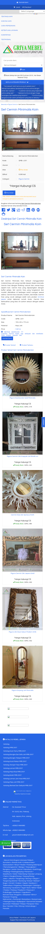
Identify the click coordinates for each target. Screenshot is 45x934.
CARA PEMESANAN (8, 26)
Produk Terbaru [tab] (27, 345)
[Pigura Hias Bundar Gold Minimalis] (22, 374)
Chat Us (7, 843)
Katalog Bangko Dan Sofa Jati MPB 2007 (18, 754)
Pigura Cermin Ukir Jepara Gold (22, 573)
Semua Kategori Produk (16, 82)
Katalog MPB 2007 (10, 747)
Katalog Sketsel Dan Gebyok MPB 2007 (17, 785)
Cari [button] (23, 69)
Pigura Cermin (12, 104)
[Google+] (13, 211)
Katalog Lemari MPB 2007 (13, 768)
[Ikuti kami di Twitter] (23, 719)
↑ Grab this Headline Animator (22, 794)
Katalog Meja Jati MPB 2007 (13, 782)
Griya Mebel (13, 917)
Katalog (6, 744)
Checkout (27, 7)
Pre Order (10, 193)
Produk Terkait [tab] (10, 345)
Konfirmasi (5, 35)
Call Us (18, 329)
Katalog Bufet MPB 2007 (12, 775)
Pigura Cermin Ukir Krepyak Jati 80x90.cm (22, 456)
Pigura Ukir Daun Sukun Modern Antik (22, 632)
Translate (41, 14)
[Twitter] (8, 211)
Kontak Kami (7, 338)
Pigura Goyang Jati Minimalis (22, 690)
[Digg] (18, 211)
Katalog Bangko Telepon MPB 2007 (16, 758)
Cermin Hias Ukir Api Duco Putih (22, 515)
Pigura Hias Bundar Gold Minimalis (22, 398)
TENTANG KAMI (6, 16)
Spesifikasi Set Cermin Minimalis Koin (16, 312)
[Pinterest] (33, 211)
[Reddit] (23, 211)
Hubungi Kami (23, 407)
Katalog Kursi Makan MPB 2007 (15, 761)
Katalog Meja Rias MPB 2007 (14, 772)
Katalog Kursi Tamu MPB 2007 (14, 751)
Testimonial (6, 39)
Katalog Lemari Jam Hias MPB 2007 (16, 778)
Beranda (4, 104)
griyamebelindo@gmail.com (23, 835)
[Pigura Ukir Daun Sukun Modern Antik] (22, 608)
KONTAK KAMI (6, 21)
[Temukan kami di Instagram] (23, 727)
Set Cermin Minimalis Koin (19, 109)
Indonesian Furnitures (27, 920)
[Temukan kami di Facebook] (23, 710)
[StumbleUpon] (38, 211)
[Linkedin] (28, 211)
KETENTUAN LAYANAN (9, 30)
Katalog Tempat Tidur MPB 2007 (15, 765)
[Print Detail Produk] (3, 215)
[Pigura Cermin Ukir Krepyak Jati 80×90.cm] (22, 433)
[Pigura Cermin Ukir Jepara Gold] (22, 550)
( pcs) (18, 7)
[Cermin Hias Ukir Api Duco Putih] (22, 491)
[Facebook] (3, 211)
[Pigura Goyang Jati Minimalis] (22, 667)
